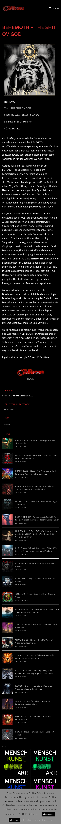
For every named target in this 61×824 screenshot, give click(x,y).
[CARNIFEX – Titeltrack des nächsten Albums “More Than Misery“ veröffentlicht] (7, 489)
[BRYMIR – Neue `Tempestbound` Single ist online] (7, 734)
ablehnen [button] (14, 820)
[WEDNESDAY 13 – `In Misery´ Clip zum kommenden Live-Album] (7, 704)
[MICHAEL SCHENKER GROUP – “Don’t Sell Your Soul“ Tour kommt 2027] (7, 458)
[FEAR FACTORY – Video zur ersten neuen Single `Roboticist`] (7, 504)
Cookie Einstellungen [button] (28, 814)
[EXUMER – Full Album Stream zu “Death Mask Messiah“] (7, 566)
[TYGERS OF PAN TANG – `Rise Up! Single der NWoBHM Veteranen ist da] (7, 658)
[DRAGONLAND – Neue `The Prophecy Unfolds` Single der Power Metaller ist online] (7, 473)
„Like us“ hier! (7, 409)
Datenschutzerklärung (31, 819)
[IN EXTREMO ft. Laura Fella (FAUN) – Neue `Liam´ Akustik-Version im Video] (7, 612)
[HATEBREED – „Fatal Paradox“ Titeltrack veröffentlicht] (7, 719)
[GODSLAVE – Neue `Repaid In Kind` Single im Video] (7, 596)
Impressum (47, 819)
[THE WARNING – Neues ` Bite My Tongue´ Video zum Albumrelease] (7, 642)
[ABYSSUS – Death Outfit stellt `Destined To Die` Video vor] (7, 627)
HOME (30, 378)
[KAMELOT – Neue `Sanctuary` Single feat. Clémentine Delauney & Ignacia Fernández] (7, 673)
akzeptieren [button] (48, 814)
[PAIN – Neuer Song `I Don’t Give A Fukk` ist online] (7, 581)
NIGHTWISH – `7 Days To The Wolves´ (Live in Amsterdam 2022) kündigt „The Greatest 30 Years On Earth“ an (36, 534)
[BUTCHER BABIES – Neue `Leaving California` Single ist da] (7, 443)
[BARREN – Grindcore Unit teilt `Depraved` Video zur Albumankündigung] (7, 688)
